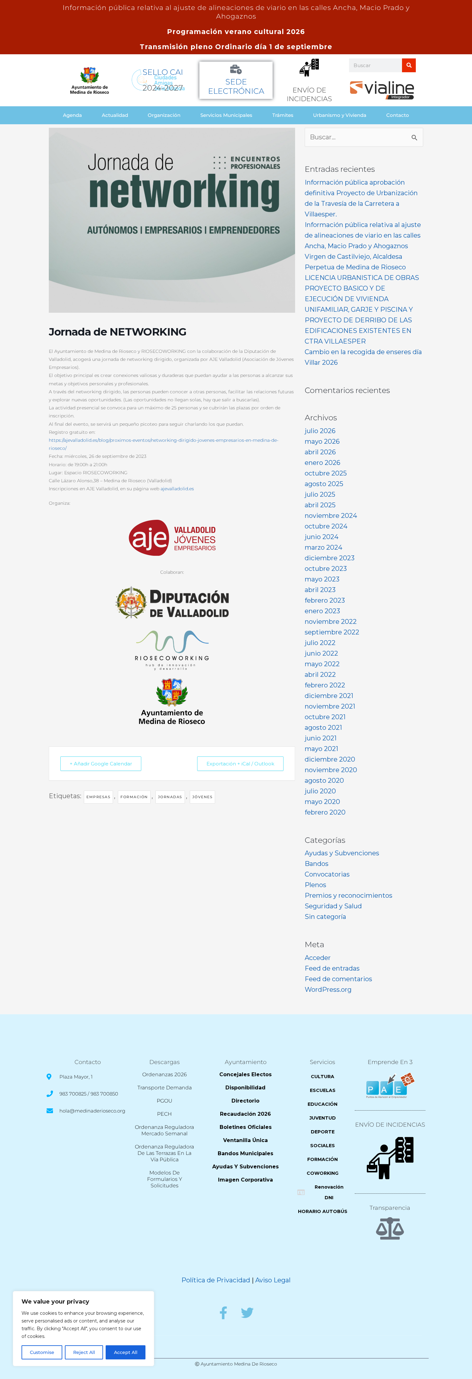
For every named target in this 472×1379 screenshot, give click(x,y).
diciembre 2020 (330, 759)
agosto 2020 (324, 780)
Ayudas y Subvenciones (342, 853)
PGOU (164, 1101)
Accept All (125, 1352)
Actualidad (115, 115)
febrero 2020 (325, 812)
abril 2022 (320, 674)
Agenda (72, 115)
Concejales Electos (245, 1074)
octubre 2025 (326, 473)
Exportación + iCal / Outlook (240, 764)
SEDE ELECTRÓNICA (236, 86)
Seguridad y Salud (333, 906)
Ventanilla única (245, 1140)
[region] (83, 1328)
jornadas (170, 797)
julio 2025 (320, 494)
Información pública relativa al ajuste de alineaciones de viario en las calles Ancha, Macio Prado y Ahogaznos (363, 235)
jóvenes (202, 797)
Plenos (315, 885)
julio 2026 (320, 431)
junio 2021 (321, 738)
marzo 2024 (323, 547)
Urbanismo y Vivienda (339, 115)
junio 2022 (321, 653)
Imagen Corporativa (245, 1180)
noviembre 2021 (330, 706)
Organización (164, 115)
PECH (164, 1114)
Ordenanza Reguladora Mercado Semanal (164, 1130)
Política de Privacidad (215, 1280)
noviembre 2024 (331, 515)
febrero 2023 (325, 600)
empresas (98, 797)
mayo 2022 (322, 664)
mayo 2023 (322, 579)
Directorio (245, 1101)
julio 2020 (320, 791)
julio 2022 (320, 643)
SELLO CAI (163, 72)
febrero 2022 (325, 685)
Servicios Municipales (226, 115)
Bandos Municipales (245, 1153)
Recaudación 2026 (245, 1114)
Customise (42, 1352)
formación (134, 797)
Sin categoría (325, 917)
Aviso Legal (273, 1280)
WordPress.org (328, 989)
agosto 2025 (324, 484)
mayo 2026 (322, 441)
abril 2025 (320, 505)
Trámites (282, 115)
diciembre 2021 (329, 696)
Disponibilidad (245, 1088)
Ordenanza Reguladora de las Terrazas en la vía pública (164, 1153)
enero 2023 (322, 611)
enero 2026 (322, 463)
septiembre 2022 (332, 632)
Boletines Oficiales (246, 1127)
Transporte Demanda (164, 1088)
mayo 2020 (322, 802)
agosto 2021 (323, 727)
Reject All (84, 1352)
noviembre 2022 (331, 621)
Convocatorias (327, 874)
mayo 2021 (321, 749)
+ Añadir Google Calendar (101, 764)
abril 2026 (320, 452)
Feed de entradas (332, 968)
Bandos (316, 864)
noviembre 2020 (331, 770)
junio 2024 (321, 537)
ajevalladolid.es (177, 489)
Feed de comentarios (338, 979)
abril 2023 (320, 590)
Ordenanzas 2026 (164, 1074)
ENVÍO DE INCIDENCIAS (390, 1124)
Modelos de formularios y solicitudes (164, 1179)
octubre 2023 (326, 568)
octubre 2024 (326, 526)
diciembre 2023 (329, 558)
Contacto (397, 115)
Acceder (318, 958)
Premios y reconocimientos (348, 895)
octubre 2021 (325, 717)
